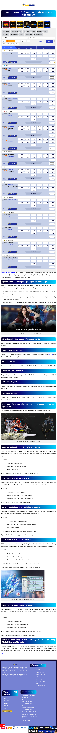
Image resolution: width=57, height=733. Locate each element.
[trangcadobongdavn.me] (28, 5)
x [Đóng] (2, 725)
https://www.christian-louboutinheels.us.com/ (12, 653)
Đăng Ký (6, 698)
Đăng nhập (6, 700)
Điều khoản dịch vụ (40, 672)
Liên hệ (5, 708)
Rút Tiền (6, 705)
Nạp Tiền (6, 703)
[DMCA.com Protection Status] (7, 711)
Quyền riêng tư (39, 679)
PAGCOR (50, 354)
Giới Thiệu (38, 670)
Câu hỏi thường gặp (41, 685)
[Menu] (2, 5)
